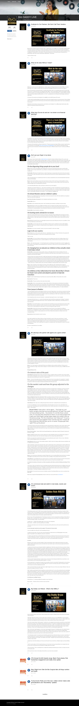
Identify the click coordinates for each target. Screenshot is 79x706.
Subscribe (14, 1)
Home (9, 1)
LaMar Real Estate (44, 159)
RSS (15, 30)
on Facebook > (60, 474)
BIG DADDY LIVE (27, 17)
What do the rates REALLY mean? (41, 63)
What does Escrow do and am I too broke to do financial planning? (48, 113)
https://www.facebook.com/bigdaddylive (46, 145)
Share (10, 30)
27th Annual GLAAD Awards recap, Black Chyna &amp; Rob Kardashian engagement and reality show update (49, 659)
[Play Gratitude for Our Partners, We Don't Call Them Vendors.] (28, 25)
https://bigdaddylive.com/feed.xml (25, 19)
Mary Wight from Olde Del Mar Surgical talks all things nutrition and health (50, 670)
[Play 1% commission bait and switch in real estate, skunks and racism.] (28, 484)
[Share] (32, 57)
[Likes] (28, 57)
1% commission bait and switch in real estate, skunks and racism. (48, 484)
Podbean (14, 703)
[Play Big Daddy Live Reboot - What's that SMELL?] (28, 589)
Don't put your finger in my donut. (41, 155)
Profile (19, 1)
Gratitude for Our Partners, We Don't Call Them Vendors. (48, 24)
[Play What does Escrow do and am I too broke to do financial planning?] (28, 113)
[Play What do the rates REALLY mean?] (28, 63)
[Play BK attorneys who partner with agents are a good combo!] (28, 333)
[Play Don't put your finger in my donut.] (28, 155)
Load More (45, 694)
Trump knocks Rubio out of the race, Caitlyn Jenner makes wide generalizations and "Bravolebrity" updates (50, 681)
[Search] (70, 1)
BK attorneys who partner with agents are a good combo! (48, 332)
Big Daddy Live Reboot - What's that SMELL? (45, 589)
